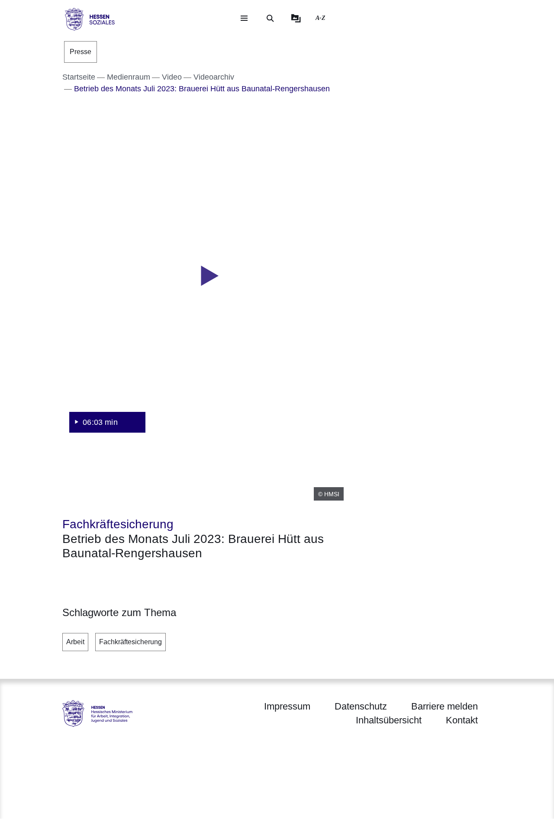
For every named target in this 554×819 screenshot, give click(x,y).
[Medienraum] (296, 18)
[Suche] (270, 18)
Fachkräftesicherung (130, 642)
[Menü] (244, 18)
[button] (206, 276)
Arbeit (75, 642)
